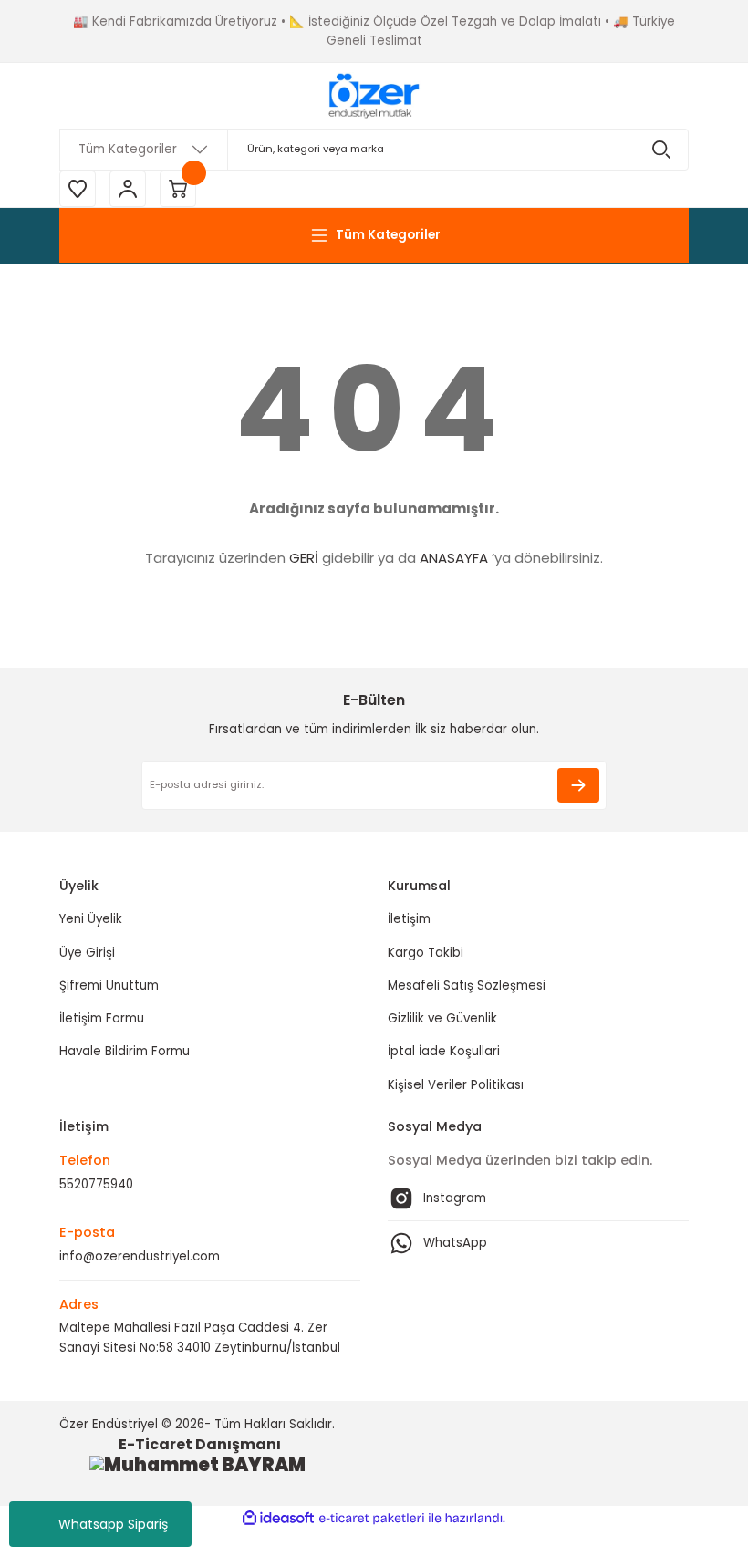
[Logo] (373, 95)
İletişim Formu (101, 1018)
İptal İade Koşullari (444, 1051)
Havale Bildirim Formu (124, 1051)
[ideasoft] (278, 1518)
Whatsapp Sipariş (113, 1524)
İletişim (409, 919)
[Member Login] (127, 189)
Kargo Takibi (425, 952)
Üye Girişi (87, 952)
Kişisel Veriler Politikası (456, 1085)
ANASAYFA (454, 557)
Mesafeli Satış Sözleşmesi (466, 985)
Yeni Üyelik (90, 919)
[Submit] (578, 785)
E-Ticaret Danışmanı (200, 1444)
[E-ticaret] (371, 1518)
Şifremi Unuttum (109, 985)
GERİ (303, 557)
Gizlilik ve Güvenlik (442, 1018)
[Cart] (178, 189)
